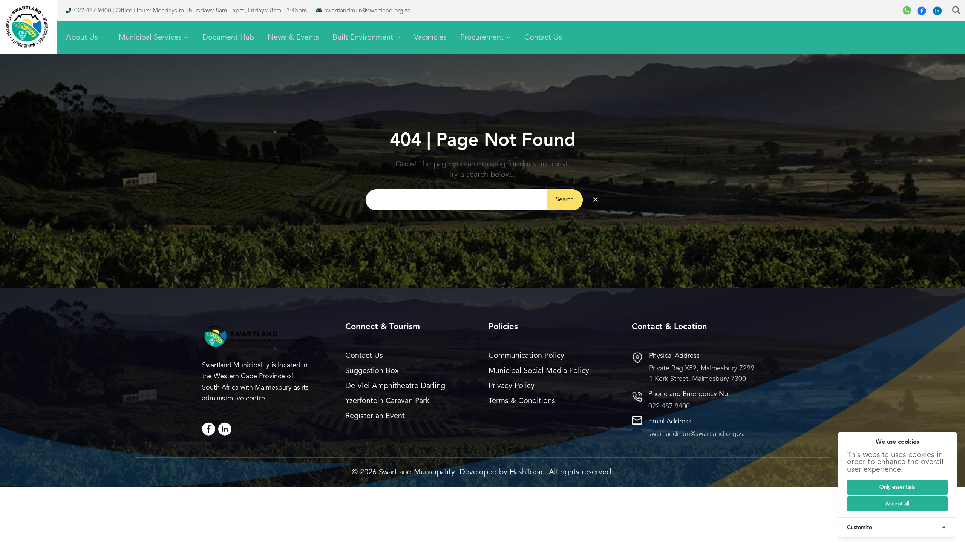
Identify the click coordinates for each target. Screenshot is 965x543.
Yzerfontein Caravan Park (387, 401)
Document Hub (228, 37)
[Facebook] (922, 10)
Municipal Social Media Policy (539, 371)
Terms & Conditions (522, 401)
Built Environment (362, 37)
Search (565, 200)
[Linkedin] (937, 10)
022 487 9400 (92, 11)
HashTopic (527, 472)
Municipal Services (150, 37)
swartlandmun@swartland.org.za (368, 11)
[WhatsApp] (907, 10)
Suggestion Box (372, 371)
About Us (82, 37)
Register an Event (375, 416)
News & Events (293, 37)
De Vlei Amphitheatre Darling (395, 386)
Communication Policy (526, 356)
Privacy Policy (512, 386)
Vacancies (430, 37)
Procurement (482, 37)
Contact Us (543, 37)
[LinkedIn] (224, 429)
